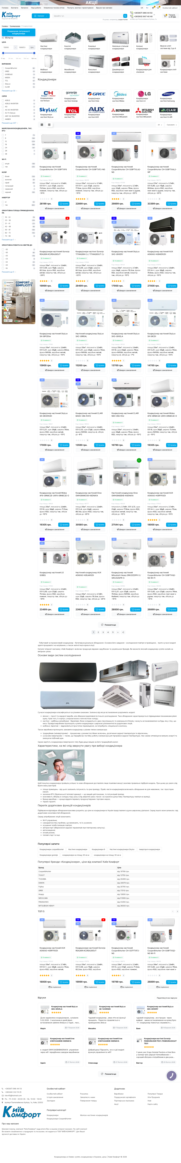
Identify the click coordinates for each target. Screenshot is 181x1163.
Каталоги (24, 8)
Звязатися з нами (87, 1097)
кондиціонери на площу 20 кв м (75, 855)
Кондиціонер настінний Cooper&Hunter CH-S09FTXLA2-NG (126, 169)
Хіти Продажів (154, 1097)
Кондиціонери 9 (98, 849)
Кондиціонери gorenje (49, 855)
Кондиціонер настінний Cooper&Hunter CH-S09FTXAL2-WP (162, 169)
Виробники (118, 1094)
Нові (149, 1101)
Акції (116, 1104)
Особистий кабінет (170, 8)
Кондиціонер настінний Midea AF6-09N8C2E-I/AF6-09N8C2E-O (54, 494)
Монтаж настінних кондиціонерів (94, 1115)
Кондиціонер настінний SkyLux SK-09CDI (161, 334)
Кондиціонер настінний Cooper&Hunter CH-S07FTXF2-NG (126, 950)
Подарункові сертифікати (125, 1097)
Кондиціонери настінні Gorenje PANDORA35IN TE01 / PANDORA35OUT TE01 (160, 1040)
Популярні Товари (155, 1094)
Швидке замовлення (55, 208)
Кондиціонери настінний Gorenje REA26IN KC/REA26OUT (54, 252)
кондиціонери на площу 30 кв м (107, 855)
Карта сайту (153, 1104)
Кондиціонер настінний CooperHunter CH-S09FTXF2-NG (90, 168)
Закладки (51, 1101)
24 (159, 125)
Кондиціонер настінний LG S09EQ (52, 573)
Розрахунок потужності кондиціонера (19, 32)
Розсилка (84, 1094)
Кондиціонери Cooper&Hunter (59, 1119)
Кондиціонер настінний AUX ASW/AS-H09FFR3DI (160, 494)
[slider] (3, 53)
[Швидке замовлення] (52, 946)
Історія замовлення (55, 1097)
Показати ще (110, 625)
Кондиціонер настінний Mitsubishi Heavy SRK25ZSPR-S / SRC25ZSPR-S (126, 575)
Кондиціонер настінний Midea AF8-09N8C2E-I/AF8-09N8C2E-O (162, 414)
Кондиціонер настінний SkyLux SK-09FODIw (54, 334)
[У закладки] (57, 165)
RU (147, 8)
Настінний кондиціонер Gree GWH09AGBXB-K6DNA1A (125, 494)
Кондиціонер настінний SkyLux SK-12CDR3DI (112, 1007)
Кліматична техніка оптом (54, 8)
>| (123, 632)
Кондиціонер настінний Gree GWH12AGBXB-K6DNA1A (62, 1039)
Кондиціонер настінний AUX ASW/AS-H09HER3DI (160, 252)
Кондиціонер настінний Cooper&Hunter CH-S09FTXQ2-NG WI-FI (162, 575)
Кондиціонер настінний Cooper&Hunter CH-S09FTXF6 (53, 168)
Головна (5, 8)
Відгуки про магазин (104, 8)
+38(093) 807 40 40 (143, 16)
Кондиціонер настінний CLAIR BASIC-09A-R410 (89, 414)
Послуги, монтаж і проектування (80, 8)
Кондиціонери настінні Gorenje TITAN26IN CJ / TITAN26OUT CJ (90, 252)
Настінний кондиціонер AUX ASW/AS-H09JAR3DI (88, 573)
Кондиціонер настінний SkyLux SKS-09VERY (126, 252)
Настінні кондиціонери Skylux (122, 849)
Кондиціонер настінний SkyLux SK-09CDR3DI (54, 414)
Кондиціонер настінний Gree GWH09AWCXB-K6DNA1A (89, 494)
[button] (172, 911)
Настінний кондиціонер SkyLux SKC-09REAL (90, 334)
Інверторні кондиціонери (149, 849)
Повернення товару (88, 1101)
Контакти (14, 8)
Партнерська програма (124, 1101)
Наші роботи (36, 8)
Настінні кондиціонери (77, 849)
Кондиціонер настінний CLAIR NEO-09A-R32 (125, 414)
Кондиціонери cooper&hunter (52, 849)
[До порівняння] (52, 165)
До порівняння (55, 987)
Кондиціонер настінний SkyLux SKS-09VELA (126, 334)
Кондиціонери (52, 1115)
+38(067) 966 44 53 (142, 13)
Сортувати (171, 125)
